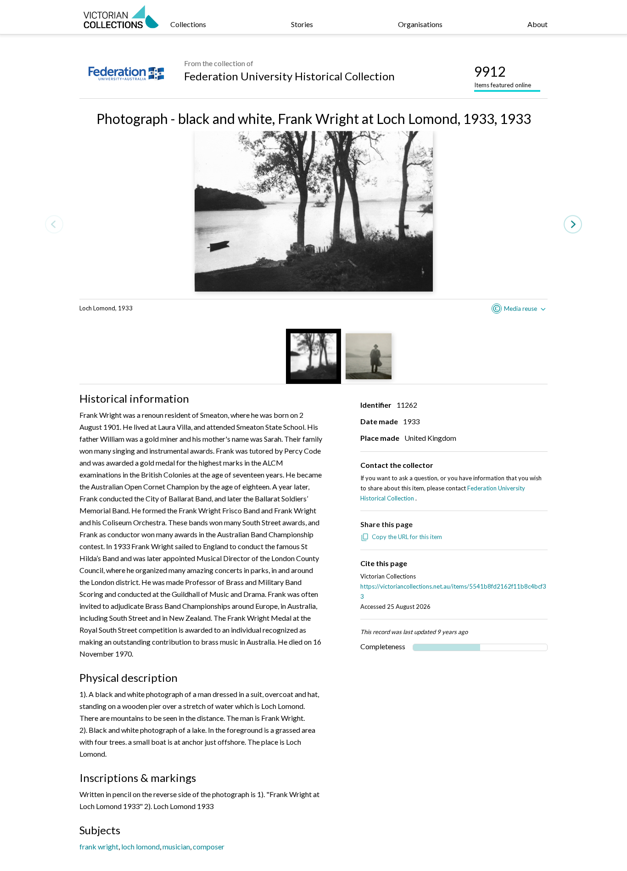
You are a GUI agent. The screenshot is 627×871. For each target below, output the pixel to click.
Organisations (420, 24)
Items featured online (502, 76)
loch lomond (140, 846)
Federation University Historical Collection (289, 76)
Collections (188, 24)
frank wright (98, 846)
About (537, 24)
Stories (302, 24)
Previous (54, 224)
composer (208, 846)
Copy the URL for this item (407, 536)
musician (176, 846)
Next (573, 224)
